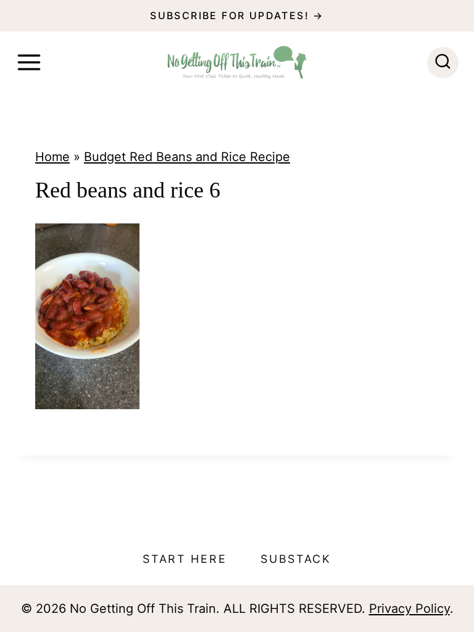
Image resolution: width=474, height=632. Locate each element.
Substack (295, 558)
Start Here (185, 558)
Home (52, 156)
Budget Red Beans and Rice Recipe (187, 156)
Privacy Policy (409, 608)
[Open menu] (29, 62)
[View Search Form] (443, 62)
